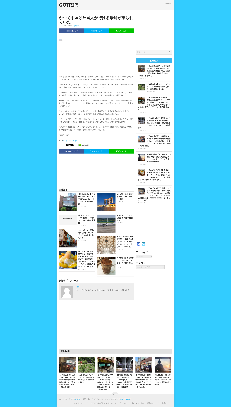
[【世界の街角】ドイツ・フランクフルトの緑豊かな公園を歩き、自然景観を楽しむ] (86, 365)
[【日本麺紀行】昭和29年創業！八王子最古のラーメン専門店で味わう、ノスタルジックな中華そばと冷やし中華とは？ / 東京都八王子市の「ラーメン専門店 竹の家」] (105, 365)
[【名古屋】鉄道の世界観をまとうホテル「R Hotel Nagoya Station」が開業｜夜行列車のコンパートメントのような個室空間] (124, 365)
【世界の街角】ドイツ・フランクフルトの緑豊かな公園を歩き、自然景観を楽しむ (158, 86)
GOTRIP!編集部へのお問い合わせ (103, 403)
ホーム (168, 3)
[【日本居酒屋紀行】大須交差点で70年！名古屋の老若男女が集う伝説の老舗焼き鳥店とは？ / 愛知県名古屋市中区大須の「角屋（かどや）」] (67, 365)
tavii (60, 26)
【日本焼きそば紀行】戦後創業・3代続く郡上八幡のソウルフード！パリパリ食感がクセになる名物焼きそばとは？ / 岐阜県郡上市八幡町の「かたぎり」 (154, 175)
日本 (70, 141)
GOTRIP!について (81, 403)
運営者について (153, 403)
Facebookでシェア (71, 31)
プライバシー (124, 403)
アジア (76, 26)
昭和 (75, 141)
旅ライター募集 (138, 403)
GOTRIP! (68, 4)
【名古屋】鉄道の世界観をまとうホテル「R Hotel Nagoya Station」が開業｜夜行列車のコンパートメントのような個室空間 (154, 123)
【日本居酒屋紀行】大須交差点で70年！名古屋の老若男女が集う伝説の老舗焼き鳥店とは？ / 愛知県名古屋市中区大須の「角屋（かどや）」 (154, 71)
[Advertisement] (96, 170)
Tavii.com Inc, (125, 399)
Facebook (138, 244)
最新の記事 (154, 61)
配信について (167, 403)
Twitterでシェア (96, 31)
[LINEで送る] (83, 145)
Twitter (143, 244)
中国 (65, 141)
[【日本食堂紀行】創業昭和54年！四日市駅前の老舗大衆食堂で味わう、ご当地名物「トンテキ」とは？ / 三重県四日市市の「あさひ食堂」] (143, 365)
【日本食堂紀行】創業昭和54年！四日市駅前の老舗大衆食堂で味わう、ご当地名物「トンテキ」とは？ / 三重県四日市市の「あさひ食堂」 (154, 141)
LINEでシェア (121, 31)
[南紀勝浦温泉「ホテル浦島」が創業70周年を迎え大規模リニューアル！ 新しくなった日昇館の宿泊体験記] (163, 365)
